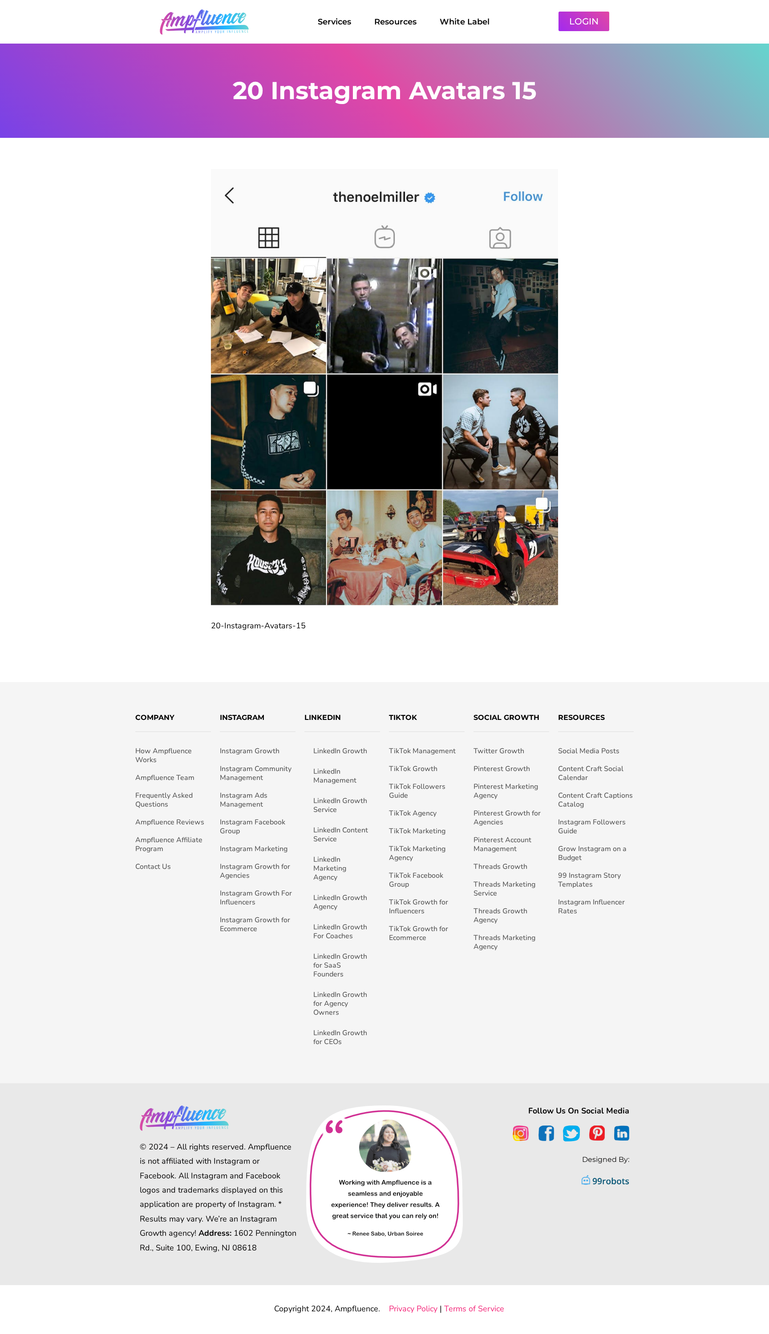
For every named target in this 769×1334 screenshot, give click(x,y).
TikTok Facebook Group (416, 880)
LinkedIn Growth (340, 751)
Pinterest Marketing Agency (506, 791)
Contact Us (153, 867)
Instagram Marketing (253, 849)
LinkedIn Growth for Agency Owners (340, 1003)
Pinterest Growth (502, 769)
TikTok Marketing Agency (417, 853)
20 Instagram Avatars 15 (385, 90)
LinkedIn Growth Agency (340, 902)
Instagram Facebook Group (252, 826)
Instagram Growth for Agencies (255, 871)
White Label (465, 22)
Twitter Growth (499, 751)
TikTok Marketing (417, 831)
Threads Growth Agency (500, 915)
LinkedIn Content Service (340, 834)
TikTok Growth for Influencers (418, 906)
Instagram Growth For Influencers (256, 897)
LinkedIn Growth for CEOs (340, 1037)
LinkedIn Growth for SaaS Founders (340, 965)
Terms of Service (474, 1308)
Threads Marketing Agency (504, 942)
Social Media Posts (588, 751)
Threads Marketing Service (504, 889)
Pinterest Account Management (502, 844)
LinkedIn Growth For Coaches (340, 931)
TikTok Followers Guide (417, 791)
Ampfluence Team (164, 778)
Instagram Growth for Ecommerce (255, 924)
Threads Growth (500, 867)
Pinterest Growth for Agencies (507, 817)
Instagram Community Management (255, 773)
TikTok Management (422, 751)
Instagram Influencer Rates (591, 906)
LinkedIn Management (334, 776)
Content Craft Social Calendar (590, 773)
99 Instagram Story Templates (589, 880)
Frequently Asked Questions (164, 800)
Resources (395, 22)
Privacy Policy (413, 1308)
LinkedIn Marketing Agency (329, 868)
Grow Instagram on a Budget (592, 853)
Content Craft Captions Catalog (595, 800)
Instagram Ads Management (243, 800)
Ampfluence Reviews (169, 822)
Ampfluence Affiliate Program (168, 844)
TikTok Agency (413, 813)
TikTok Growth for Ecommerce (418, 933)
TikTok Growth (413, 769)
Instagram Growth (249, 751)
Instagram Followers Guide (592, 826)
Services (334, 22)
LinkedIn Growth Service (340, 805)
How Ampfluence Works (163, 755)
